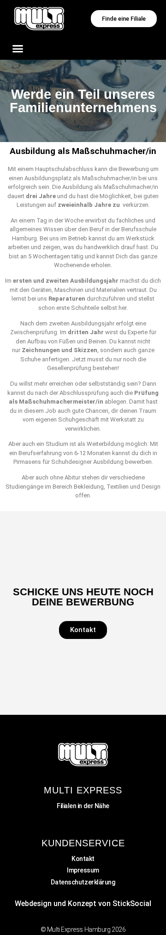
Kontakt (83, 858)
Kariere (83, 817)
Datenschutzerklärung (83, 882)
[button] (18, 48)
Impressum (83, 870)
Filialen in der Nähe (83, 806)
